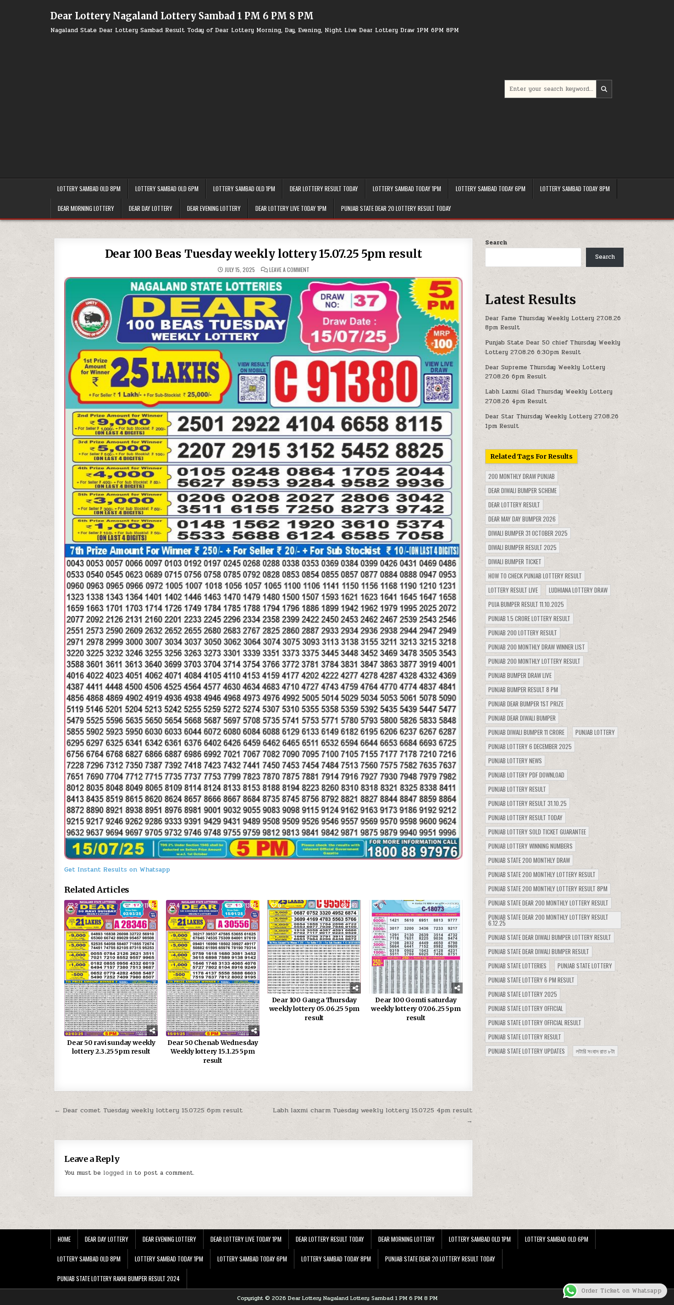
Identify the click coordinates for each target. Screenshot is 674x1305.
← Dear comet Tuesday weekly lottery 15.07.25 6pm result (148, 1110)
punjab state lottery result (524, 1036)
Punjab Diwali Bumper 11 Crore (526, 732)
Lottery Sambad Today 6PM (490, 188)
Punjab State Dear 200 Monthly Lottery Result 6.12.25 (548, 919)
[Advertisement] (277, 102)
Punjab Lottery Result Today (525, 817)
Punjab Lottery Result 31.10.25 (527, 803)
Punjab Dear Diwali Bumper (522, 717)
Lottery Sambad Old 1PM (244, 188)
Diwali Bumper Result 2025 (522, 547)
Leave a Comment (289, 269)
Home (64, 1239)
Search (496, 242)
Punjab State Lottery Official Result (534, 1022)
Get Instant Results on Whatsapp (117, 869)
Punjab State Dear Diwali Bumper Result (538, 951)
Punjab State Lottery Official (525, 1008)
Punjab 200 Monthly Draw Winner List (536, 646)
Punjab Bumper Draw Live (520, 675)
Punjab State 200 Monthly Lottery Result (542, 874)
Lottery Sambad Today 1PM (407, 188)
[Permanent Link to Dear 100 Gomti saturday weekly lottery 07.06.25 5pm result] (416, 947)
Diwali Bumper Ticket (514, 561)
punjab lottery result (517, 789)
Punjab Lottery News (515, 760)
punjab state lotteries (517, 965)
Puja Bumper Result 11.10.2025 (526, 604)
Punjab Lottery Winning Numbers (530, 845)
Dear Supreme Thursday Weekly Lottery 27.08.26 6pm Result (545, 372)
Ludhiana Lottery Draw (578, 589)
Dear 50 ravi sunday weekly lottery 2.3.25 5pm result (111, 1047)
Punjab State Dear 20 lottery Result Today (396, 208)
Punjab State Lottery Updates (526, 1050)
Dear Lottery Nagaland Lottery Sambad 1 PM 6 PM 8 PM (182, 16)
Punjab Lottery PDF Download (526, 774)
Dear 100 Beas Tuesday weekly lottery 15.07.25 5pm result (263, 254)
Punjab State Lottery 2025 (522, 994)
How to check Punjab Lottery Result (535, 575)
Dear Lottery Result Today (324, 188)
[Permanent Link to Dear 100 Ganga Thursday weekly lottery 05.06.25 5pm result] (314, 947)
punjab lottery (595, 732)
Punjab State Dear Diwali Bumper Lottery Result (549, 937)
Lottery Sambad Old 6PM (167, 188)
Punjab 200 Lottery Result (522, 632)
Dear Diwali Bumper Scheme (522, 490)
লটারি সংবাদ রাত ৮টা (595, 1050)
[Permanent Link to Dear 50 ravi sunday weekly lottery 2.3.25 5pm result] (111, 968)
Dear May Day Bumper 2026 (522, 518)
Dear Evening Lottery (214, 208)
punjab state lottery (585, 965)
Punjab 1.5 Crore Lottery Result (529, 618)
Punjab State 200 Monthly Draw (529, 860)
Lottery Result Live (513, 589)
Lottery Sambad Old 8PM (89, 188)
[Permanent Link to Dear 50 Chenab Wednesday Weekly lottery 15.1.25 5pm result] (213, 968)
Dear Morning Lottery (86, 208)
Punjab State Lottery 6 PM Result (531, 979)
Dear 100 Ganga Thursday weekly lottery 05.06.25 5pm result (314, 1009)
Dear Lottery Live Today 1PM (290, 208)
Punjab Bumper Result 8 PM (523, 689)
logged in (117, 1172)
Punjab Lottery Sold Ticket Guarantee (537, 831)
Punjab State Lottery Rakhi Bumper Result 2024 (118, 1278)
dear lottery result (514, 504)
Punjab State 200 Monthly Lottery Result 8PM (548, 888)
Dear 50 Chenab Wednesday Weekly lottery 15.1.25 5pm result (212, 1051)
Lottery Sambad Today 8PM (575, 188)
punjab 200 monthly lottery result (534, 661)
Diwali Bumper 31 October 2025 (528, 533)
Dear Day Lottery (150, 208)
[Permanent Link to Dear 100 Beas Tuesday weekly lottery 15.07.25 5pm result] (263, 568)
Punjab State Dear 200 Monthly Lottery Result (548, 902)
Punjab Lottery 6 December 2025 (530, 746)
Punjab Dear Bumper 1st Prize (526, 703)
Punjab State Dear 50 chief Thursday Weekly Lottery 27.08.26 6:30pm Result (552, 347)
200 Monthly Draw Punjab (521, 476)
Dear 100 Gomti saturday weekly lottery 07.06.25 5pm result (416, 1009)
